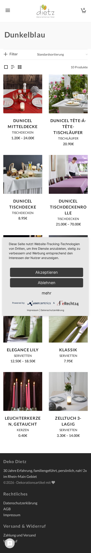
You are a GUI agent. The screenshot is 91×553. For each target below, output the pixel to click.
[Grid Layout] (19, 67)
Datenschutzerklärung (20, 503)
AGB (7, 509)
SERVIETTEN (23, 355)
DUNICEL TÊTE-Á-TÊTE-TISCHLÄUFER (68, 126)
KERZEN (23, 430)
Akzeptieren (46, 272)
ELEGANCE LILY (23, 349)
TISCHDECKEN (23, 132)
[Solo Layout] (6, 67)
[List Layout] (12, 67)
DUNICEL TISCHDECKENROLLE (68, 207)
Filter (13, 54)
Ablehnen (46, 282)
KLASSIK (68, 349)
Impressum (11, 515)
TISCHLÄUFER (68, 138)
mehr (46, 292)
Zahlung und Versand (19, 535)
